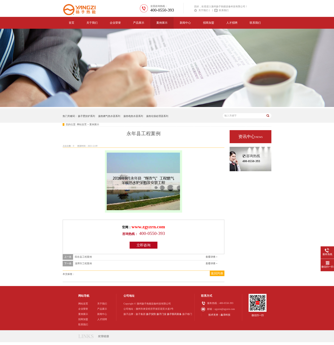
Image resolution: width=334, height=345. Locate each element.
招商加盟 (208, 22)
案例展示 (162, 22)
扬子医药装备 (174, 314)
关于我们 (203, 10)
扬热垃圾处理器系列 (157, 116)
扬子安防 (151, 314)
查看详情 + (211, 257)
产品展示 (138, 22)
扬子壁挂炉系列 (86, 116)
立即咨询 (143, 245)
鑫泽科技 (225, 315)
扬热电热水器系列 (133, 116)
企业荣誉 (115, 22)
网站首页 (82, 124)
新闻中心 (185, 22)
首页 (71, 22)
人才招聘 (231, 22)
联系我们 (224, 10)
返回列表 (217, 273)
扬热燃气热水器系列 (109, 116)
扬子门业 (161, 314)
